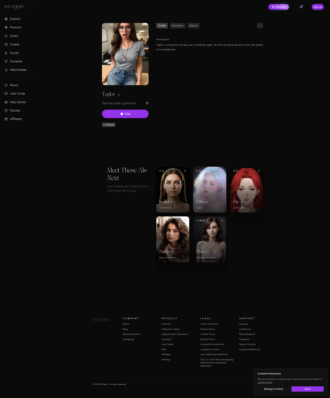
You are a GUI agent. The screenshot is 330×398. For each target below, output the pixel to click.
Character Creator (171, 329)
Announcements (131, 334)
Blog (125, 329)
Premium (281, 6)
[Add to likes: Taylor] (147, 103)
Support (243, 324)
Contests (166, 339)
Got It (308, 388)
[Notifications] (301, 7)
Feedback (244, 339)
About (126, 324)
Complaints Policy (210, 349)
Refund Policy (208, 339)
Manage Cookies (273, 388)
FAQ (164, 349)
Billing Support (247, 334)
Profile (162, 25)
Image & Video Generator (175, 334)
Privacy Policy (208, 329)
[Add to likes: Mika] (222, 171)
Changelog (128, 339)
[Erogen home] (15, 7)
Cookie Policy (208, 334)
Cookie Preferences (249, 349)
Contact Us (245, 329)
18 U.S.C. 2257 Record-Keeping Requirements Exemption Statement (217, 362)
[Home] (103, 320)
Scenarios (177, 25)
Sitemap (166, 359)
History (193, 25)
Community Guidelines (212, 344)
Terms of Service (209, 324)
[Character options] (260, 25)
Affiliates (166, 354)
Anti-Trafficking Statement (214, 354)
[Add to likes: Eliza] (222, 220)
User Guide (167, 344)
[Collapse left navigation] (30, 7)
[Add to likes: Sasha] (185, 220)
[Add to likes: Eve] (259, 171)
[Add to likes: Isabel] (185, 171)
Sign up (318, 7)
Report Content (247, 344)
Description (162, 39)
